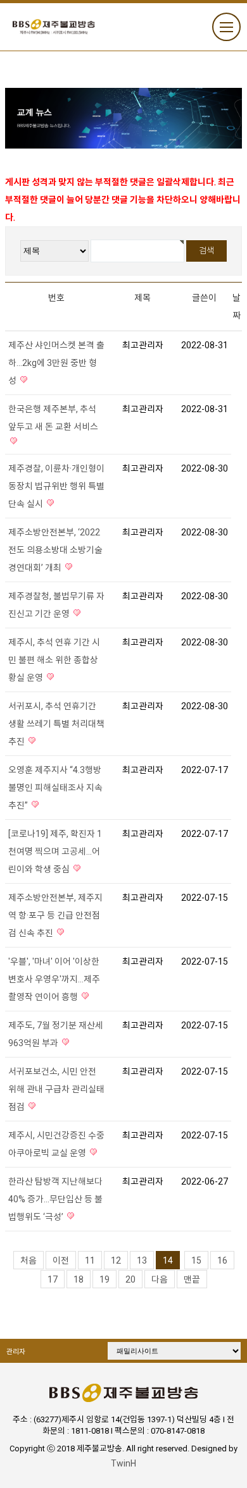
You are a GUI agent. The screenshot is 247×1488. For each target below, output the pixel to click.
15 (196, 1260)
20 (130, 1279)
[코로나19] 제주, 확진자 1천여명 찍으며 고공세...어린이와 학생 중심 (55, 851)
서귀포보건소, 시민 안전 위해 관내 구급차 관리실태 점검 (56, 1089)
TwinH (123, 1463)
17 (53, 1279)
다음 (159, 1279)
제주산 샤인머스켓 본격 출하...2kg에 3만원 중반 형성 (56, 363)
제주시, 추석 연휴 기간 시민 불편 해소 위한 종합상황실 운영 (54, 660)
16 (222, 1260)
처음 (28, 1260)
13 (142, 1260)
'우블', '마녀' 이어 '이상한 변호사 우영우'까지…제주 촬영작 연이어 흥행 (54, 979)
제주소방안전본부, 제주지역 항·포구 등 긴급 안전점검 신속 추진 (55, 915)
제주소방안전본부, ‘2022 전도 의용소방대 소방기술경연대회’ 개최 (55, 550)
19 (104, 1279)
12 (116, 1260)
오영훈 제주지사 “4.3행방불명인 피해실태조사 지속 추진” (55, 787)
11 (90, 1260)
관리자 (15, 1352)
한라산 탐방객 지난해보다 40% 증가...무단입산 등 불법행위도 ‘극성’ (55, 1199)
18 (78, 1279)
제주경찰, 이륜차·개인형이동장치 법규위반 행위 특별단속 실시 (56, 486)
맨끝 (192, 1279)
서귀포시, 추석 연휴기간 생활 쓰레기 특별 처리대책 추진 (56, 724)
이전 (61, 1260)
